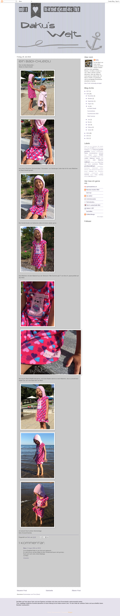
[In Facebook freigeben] (46, 537)
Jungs (90, 155)
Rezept (85, 171)
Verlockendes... (90, 202)
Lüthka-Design (90, 214)
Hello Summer (91, 116)
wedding (101, 174)
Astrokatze (94, 146)
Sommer (86, 174)
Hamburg (93, 151)
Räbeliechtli (94, 169)
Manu (25, 548)
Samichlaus (100, 171)
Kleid (91, 156)
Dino (96, 148)
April (89, 124)
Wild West (90, 176)
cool (91, 148)
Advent (85, 146)
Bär (98, 146)
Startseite (49, 590)
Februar (90, 127)
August (90, 103)
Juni (89, 119)
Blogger (70, 612)
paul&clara (95, 164)
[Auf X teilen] (44, 537)
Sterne (91, 174)
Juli (89, 106)
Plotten (101, 164)
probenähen (89, 166)
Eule (98, 148)
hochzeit (101, 153)
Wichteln (86, 176)
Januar (90, 130)
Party (99, 162)
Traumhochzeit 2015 (92, 113)
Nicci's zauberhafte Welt (93, 205)
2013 (87, 135)
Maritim (98, 158)
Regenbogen (100, 169)
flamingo (101, 148)
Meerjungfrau (87, 160)
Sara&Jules (86, 173)
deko (93, 148)
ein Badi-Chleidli (91, 108)
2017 (87, 91)
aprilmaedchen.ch (91, 186)
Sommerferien (91, 111)
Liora (102, 156)
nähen (87, 162)
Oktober (90, 98)
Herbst (86, 153)
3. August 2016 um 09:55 (34, 548)
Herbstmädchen (93, 153)
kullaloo (98, 156)
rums (96, 171)
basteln (101, 146)
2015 (87, 133)
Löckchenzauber (91, 199)
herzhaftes (89, 211)
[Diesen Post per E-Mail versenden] (41, 537)
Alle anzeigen (100, 216)
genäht (101, 149)
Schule (101, 173)
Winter (95, 176)
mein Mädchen (98, 160)
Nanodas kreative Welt (92, 189)
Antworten (26, 558)
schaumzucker (95, 173)
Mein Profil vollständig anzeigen (93, 83)
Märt (102, 158)
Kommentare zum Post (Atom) (31, 594)
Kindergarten (87, 156)
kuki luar (88, 193)
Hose (85, 155)
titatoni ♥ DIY (90, 208)
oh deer (92, 162)
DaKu (97, 60)
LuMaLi (86, 158)
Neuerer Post (22, 590)
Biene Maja (86, 148)
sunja (96, 174)
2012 (87, 138)
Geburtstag (96, 149)
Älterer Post (76, 590)
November (91, 96)
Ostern (95, 162)
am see (90, 146)
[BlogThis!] (42, 537)
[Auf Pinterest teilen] (48, 537)
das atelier (89, 196)
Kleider (95, 156)
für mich (90, 149)
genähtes (87, 151)
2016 (87, 93)
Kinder (101, 155)
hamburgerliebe (99, 151)
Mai (89, 122)
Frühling (86, 149)
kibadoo (95, 155)
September (91, 101)
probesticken (100, 166)
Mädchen (92, 158)
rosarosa (91, 171)
